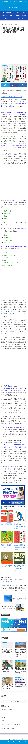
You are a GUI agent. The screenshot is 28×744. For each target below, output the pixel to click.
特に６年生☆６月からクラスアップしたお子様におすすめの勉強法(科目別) (19, 525)
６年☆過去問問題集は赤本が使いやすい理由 (6, 523)
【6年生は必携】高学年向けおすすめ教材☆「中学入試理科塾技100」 (19, 568)
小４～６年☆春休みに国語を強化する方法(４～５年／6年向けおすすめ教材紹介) (19, 546)
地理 (7, 581)
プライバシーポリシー (8, 728)
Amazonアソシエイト (8, 709)
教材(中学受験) (6, 614)
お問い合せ (5, 721)
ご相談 (3, 585)
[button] (25, 370)
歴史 (3, 581)
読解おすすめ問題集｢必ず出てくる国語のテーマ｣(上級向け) (7, 545)
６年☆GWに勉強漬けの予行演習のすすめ (7, 566)
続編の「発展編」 (14, 471)
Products (4, 717)
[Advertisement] (14, 48)
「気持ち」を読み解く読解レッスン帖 (11, 97)
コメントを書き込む (14, 701)
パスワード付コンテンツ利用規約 (11, 724)
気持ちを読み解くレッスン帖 (13, 313)
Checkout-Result (6, 713)
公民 (11, 581)
